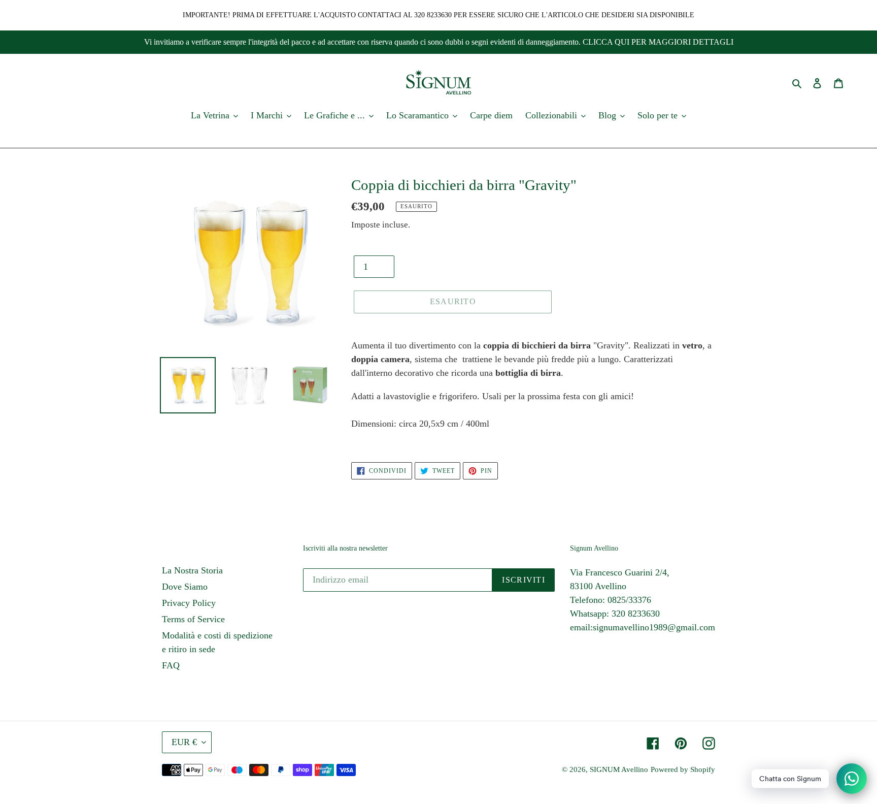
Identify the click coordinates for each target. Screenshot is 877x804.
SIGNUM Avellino (619, 769)
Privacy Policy (189, 603)
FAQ (171, 665)
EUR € (184, 742)
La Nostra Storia (192, 570)
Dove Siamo (185, 587)
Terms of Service (193, 619)
